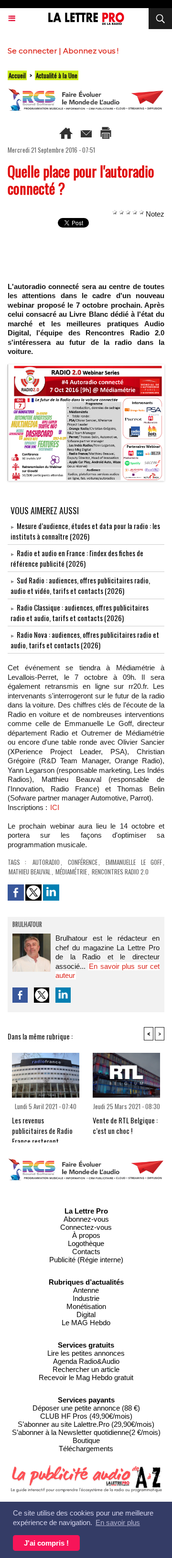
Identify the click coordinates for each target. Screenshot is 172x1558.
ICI (54, 807)
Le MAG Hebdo (86, 1323)
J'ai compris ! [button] (46, 1543)
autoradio (46, 862)
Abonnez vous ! (90, 50)
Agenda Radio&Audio (86, 1361)
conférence (82, 862)
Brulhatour (27, 925)
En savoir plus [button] (118, 1522)
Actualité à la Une (56, 75)
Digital (86, 1314)
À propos (86, 1235)
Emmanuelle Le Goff (134, 862)
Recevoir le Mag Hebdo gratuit (86, 1377)
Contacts (86, 1251)
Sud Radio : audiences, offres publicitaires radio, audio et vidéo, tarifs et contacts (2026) (80, 585)
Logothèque (86, 1243)
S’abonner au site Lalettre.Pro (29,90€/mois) (86, 1424)
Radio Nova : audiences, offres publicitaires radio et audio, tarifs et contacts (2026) (85, 639)
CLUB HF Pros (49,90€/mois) (86, 1416)
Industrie (86, 1298)
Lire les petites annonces (86, 1353)
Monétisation (86, 1306)
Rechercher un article (86, 1369)
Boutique (86, 1440)
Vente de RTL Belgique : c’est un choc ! (125, 1125)
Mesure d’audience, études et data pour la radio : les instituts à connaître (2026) (85, 530)
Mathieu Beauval (30, 871)
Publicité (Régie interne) (86, 1260)
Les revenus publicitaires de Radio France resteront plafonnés (42, 1127)
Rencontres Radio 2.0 (120, 871)
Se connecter (32, 50)
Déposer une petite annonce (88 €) (86, 1408)
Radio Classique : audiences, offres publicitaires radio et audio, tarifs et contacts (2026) (80, 612)
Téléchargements (86, 1448)
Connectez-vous (86, 1227)
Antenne (86, 1290)
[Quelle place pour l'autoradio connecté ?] (86, 368)
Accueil (17, 75)
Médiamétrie (71, 871)
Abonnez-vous (86, 1219)
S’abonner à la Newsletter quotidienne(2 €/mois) (86, 1432)
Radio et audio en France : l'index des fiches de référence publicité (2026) (77, 558)
